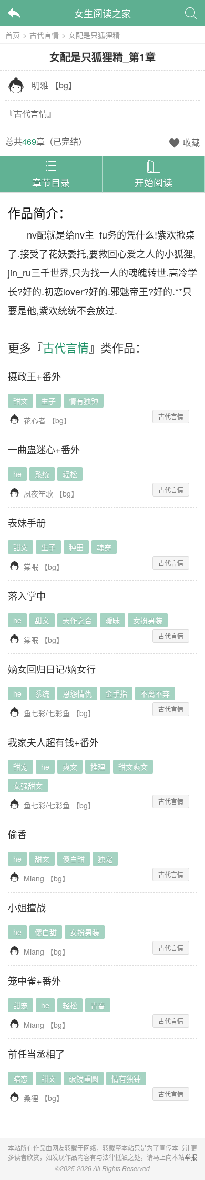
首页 (12, 34)
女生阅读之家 (102, 13)
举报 (190, 1157)
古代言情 (44, 34)
